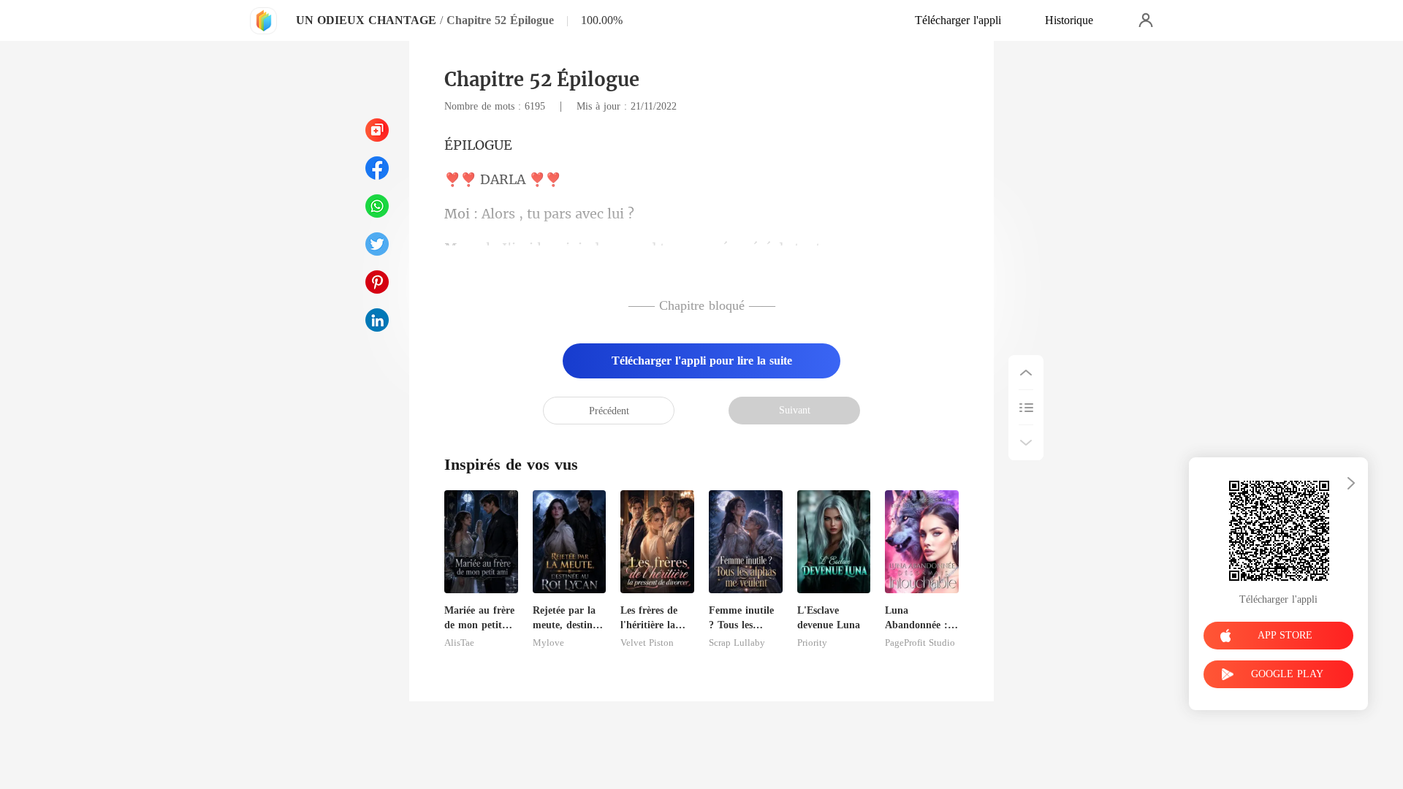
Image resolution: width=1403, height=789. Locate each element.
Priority (812, 643)
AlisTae (459, 643)
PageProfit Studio (920, 643)
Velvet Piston (647, 643)
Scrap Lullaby (737, 643)
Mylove (548, 643)
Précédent (609, 410)
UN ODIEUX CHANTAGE (366, 20)
